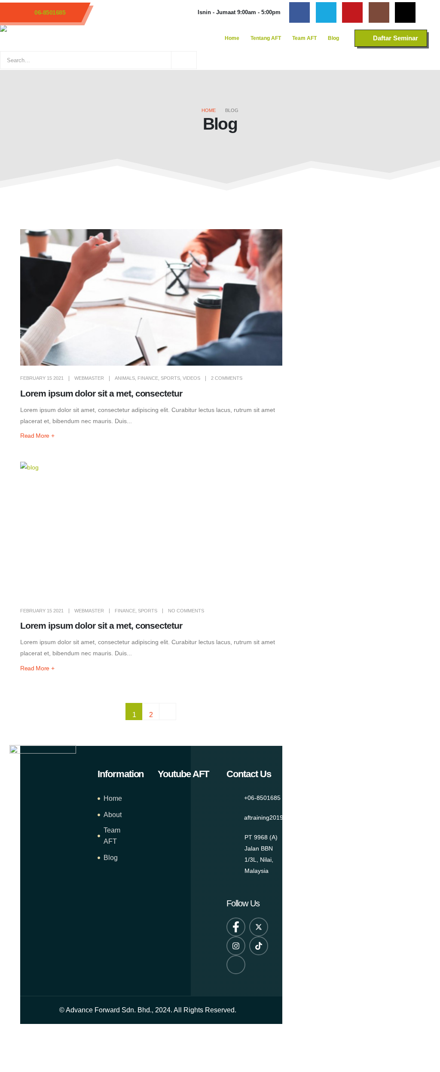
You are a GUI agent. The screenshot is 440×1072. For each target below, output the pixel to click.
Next (167, 711)
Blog (333, 38)
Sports (170, 378)
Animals (125, 378)
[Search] (183, 60)
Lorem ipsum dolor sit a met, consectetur (101, 393)
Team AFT (304, 38)
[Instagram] (379, 12)
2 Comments (226, 378)
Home (232, 38)
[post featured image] (151, 297)
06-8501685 (49, 12)
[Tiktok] (405, 12)
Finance (148, 378)
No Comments (186, 610)
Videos (191, 378)
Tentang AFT (266, 38)
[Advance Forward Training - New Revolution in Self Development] (64, 38)
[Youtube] (352, 12)
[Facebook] (299, 12)
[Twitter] (326, 12)
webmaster (89, 378)
